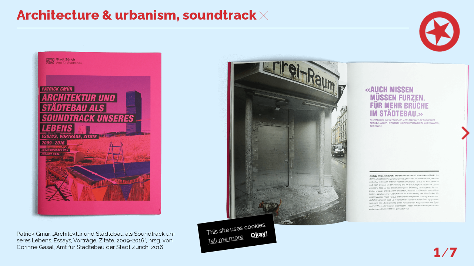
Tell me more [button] (225, 239)
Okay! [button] (259, 234)
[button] (465, 133)
